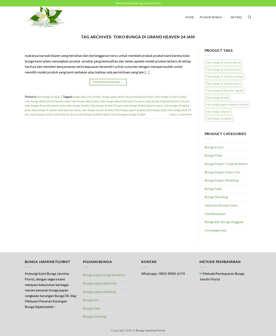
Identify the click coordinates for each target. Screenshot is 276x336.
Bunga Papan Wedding (221, 180)
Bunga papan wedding (99, 291)
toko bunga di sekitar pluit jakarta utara (55, 110)
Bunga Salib (213, 189)
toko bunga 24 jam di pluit (170, 96)
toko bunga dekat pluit (85, 101)
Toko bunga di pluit (217, 97)
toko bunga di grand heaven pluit (45, 105)
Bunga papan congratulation (104, 275)
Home (189, 17)
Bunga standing (94, 316)
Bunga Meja (213, 155)
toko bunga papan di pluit (129, 110)
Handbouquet (215, 214)
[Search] (249, 17)
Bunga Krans (214, 147)
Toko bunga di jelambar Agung (224, 90)
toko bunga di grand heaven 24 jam (167, 101)
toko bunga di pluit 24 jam (106, 105)
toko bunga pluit (156, 110)
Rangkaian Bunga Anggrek (224, 222)
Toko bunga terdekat (219, 118)
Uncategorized (215, 230)
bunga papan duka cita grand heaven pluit (127, 96)
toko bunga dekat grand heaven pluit (47, 101)
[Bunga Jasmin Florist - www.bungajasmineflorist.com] (46, 17)
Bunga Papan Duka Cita (222, 172)
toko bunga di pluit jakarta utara (143, 105)
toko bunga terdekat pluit (93, 114)
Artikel (236, 17)
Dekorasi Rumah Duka (221, 205)
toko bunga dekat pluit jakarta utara (122, 101)
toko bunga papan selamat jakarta (227, 104)
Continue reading (108, 82)
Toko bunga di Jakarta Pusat (223, 69)
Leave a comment (180, 114)
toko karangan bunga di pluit (127, 114)
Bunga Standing (216, 197)
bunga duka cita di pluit (86, 96)
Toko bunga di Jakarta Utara (223, 83)
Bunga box (91, 300)
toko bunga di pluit (48, 96)
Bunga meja (91, 308)
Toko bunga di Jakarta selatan (224, 76)
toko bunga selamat (218, 111)
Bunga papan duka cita (99, 283)
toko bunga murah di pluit (97, 110)
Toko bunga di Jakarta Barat (223, 62)
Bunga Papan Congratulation (226, 164)
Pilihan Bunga (211, 17)
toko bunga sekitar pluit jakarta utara (54, 114)
